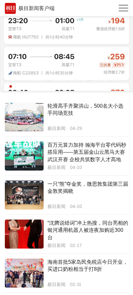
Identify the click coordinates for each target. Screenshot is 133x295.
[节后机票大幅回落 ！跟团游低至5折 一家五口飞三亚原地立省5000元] (66, 54)
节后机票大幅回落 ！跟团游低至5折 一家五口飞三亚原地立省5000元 (66, 79)
